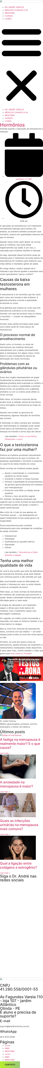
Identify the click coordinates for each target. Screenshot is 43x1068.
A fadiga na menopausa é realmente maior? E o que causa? (20, 744)
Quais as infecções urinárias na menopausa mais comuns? (19, 825)
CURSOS (9, 16)
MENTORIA (10, 13)
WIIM (7, 1048)
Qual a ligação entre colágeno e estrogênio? (18, 865)
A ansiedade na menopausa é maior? (16, 784)
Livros (7, 1045)
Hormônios (12, 125)
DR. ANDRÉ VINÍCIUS (14, 7)
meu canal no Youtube (21, 653)
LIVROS (8, 19)
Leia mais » (5, 753)
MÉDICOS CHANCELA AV (16, 10)
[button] (21, 64)
